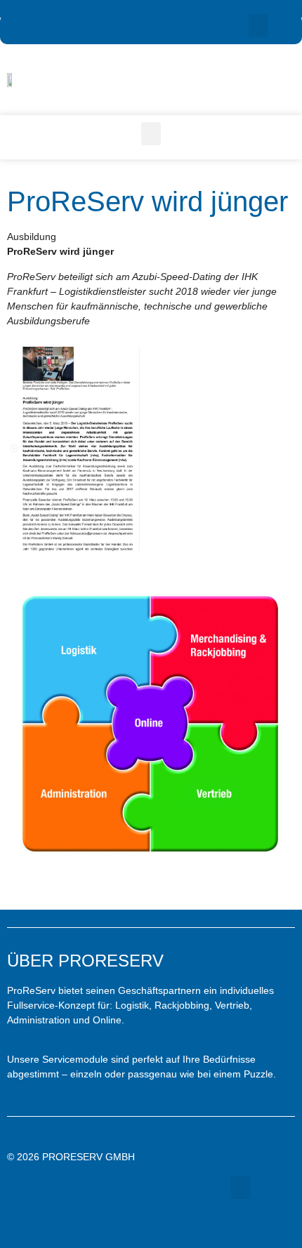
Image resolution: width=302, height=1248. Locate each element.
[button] (258, 25)
